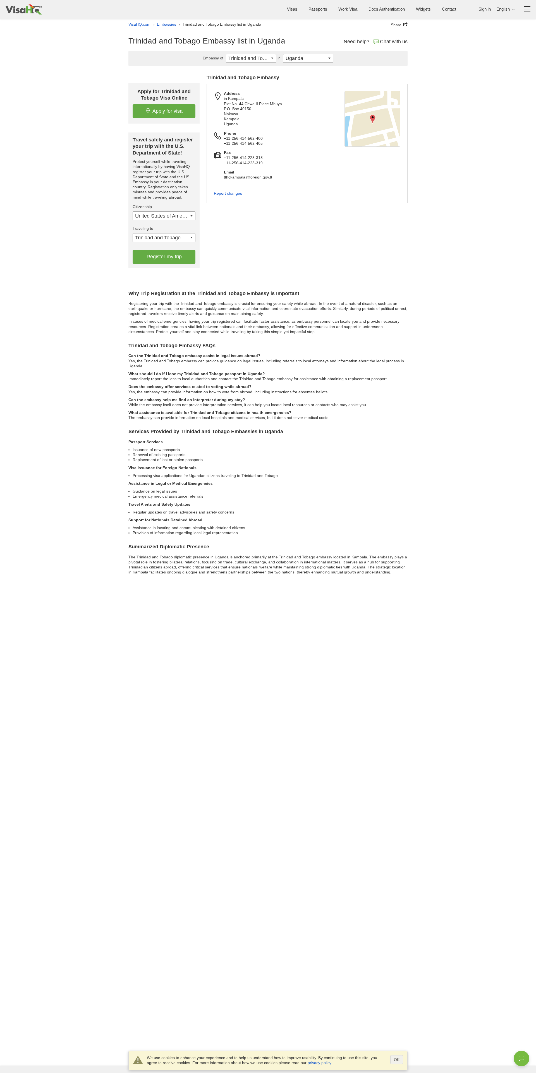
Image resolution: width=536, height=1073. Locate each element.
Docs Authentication (386, 9)
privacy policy (319, 1062)
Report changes (228, 193)
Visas (292, 9)
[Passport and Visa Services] (24, 9)
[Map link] (372, 119)
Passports (317, 9)
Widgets (423, 9)
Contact (449, 9)
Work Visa (347, 9)
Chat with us (394, 41)
